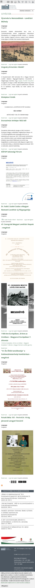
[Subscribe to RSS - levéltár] (2, 485)
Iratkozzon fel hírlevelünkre (8, 2)
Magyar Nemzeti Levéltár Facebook (12, 2)
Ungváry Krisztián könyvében (26, 81)
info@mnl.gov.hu (19, 570)
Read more (4, 64)
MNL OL (10, 500)
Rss (19, 2)
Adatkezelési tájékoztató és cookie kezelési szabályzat (15, 582)
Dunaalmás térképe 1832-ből (13, 120)
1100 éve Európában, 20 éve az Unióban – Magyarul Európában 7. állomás (16, 337)
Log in (10, 64)
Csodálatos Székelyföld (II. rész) (14, 527)
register (16, 64)
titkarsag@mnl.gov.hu (24, 554)
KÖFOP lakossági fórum (11, 152)
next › (20, 482)
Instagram (15, 2)
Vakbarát (22, 2)
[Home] (9, 7)
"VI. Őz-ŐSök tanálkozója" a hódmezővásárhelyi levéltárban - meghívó (15, 354)
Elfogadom (5, 585)
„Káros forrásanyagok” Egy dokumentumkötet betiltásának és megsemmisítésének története (15, 496)
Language (4, 26)
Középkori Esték (8, 97)
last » (24, 482)
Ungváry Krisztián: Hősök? (12, 67)
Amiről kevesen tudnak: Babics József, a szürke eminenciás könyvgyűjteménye (17, 513)
